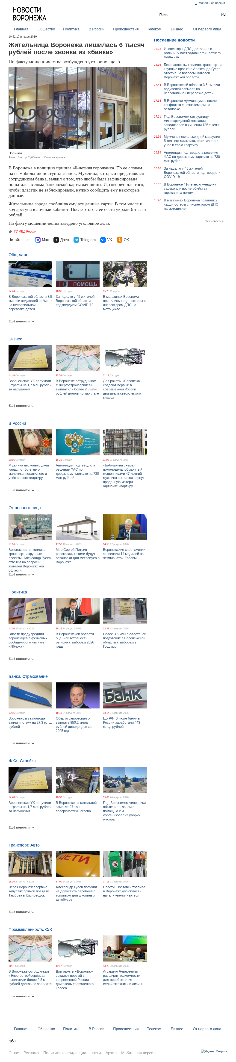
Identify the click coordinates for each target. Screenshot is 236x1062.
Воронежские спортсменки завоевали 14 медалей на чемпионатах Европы (124, 554)
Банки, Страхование (28, 676)
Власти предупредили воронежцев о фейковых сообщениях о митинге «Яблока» (28, 640)
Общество (46, 29)
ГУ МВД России (25, 231)
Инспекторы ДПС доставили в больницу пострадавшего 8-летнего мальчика (192, 53)
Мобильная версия (212, 3)
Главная (21, 29)
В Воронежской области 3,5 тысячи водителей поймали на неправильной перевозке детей (30, 303)
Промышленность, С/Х (30, 929)
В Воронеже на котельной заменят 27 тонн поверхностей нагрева (76, 807)
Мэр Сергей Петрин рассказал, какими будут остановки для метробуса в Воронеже (78, 556)
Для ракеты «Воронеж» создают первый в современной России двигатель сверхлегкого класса (122, 389)
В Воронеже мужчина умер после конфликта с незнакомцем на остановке (190, 105)
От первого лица (207, 29)
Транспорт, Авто (24, 845)
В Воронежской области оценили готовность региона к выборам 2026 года (75, 640)
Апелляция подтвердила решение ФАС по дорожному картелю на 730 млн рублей (77, 471)
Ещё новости (19, 321)
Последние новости (174, 40)
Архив (111, 1053)
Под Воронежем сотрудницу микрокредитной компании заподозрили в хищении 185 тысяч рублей (191, 123)
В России (96, 29)
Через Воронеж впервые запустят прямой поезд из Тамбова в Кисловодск (29, 891)
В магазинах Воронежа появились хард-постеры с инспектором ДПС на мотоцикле (124, 303)
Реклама (31, 1053)
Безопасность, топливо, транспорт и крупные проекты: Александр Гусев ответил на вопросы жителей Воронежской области (30, 560)
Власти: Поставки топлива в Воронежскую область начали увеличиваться (124, 891)
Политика (71, 29)
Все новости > (214, 221)
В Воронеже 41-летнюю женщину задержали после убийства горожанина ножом (190, 188)
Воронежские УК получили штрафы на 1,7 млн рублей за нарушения (30, 385)
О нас (14, 1053)
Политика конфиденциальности (72, 1053)
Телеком (154, 29)
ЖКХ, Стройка (22, 760)
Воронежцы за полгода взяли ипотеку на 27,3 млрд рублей (30, 722)
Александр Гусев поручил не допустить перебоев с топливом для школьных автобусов (76, 893)
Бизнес (177, 29)
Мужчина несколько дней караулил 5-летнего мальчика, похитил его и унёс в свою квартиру (29, 471)
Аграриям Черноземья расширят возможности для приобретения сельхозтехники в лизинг (122, 977)
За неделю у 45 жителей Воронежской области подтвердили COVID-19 (75, 301)
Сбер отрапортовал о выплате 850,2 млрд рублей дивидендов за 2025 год (73, 724)
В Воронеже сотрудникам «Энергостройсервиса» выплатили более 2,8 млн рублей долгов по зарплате (77, 387)
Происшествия (126, 29)
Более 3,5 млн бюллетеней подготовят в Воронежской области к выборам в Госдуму (124, 640)
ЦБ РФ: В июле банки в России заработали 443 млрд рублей (121, 722)
